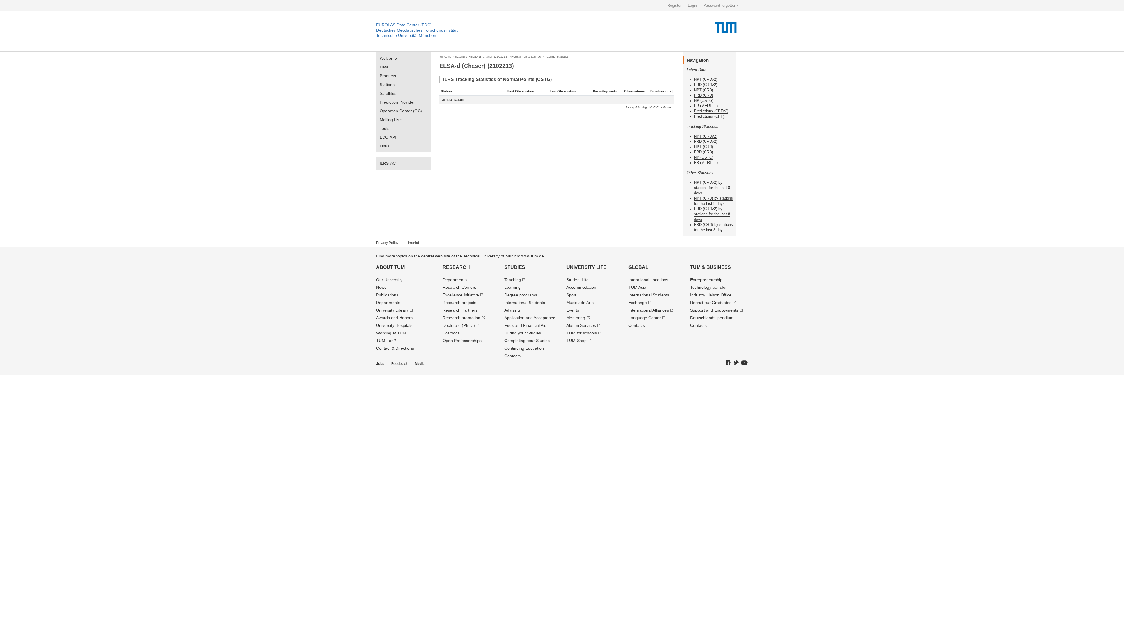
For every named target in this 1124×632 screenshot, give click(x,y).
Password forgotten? (720, 5)
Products (388, 75)
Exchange (637, 302)
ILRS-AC (388, 163)
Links (384, 146)
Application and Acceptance (529, 317)
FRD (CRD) (703, 95)
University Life (586, 267)
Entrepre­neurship (706, 279)
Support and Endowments (714, 310)
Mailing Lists (391, 119)
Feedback (399, 364)
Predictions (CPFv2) (711, 111)
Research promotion (461, 317)
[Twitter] (736, 363)
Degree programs (520, 295)
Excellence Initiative (461, 295)
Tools (384, 128)
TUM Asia (637, 287)
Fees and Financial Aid (525, 325)
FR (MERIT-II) (706, 106)
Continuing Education (524, 348)
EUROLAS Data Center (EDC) (404, 25)
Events (572, 310)
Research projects (459, 302)
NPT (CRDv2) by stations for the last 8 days (712, 187)
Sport (571, 295)
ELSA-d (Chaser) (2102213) (489, 56)
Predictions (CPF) (709, 116)
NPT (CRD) (703, 90)
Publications (387, 295)
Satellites (388, 93)
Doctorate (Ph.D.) (459, 325)
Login (692, 5)
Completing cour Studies (527, 340)
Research (456, 267)
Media (420, 364)
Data (384, 67)
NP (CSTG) (703, 100)
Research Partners (460, 310)
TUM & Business (710, 267)
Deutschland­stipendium (712, 317)
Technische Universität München (406, 35)
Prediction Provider (397, 102)
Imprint (413, 243)
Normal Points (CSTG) (526, 56)
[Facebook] (728, 363)
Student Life (577, 279)
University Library (392, 310)
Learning (512, 287)
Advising (512, 310)
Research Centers (459, 287)
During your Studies (522, 333)
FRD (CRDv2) (705, 85)
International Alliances (648, 310)
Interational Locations (648, 279)
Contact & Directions (395, 348)
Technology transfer (708, 287)
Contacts (512, 355)
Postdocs (451, 333)
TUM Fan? (386, 340)
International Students (524, 302)
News (381, 287)
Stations (387, 84)
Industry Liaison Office (710, 295)
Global (638, 267)
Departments (388, 302)
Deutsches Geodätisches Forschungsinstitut (417, 30)
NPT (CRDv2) (705, 79)
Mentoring (575, 317)
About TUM (390, 267)
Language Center (644, 317)
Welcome (388, 58)
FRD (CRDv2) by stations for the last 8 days (712, 214)
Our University (389, 279)
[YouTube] (744, 363)
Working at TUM (391, 333)
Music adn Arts (580, 302)
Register (674, 5)
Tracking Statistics (556, 56)
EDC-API (388, 137)
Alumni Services (581, 325)
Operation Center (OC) (401, 111)
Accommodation (581, 287)
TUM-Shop (576, 340)
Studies (514, 267)
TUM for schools (581, 333)
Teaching (512, 279)
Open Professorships (462, 340)
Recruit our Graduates (710, 302)
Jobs (380, 364)
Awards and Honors (394, 317)
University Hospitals (394, 325)
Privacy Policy (387, 243)
